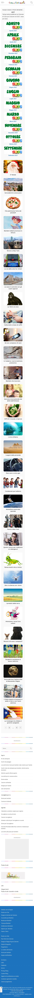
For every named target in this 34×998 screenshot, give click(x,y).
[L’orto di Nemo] (13, 428)
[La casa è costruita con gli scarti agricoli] (13, 278)
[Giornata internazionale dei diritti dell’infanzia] (13, 390)
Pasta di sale (4, 865)
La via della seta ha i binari (13, 269)
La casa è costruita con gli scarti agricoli (13, 288)
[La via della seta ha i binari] (13, 260)
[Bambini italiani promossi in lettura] (13, 222)
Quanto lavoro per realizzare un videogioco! (13, 548)
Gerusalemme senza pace (13, 193)
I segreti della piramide (13, 455)
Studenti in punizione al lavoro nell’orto (13, 660)
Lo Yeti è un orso (13, 307)
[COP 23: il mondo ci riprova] (13, 410)
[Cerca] (31, 2)
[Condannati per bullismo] (13, 483)
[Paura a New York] (13, 521)
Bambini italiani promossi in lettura (13, 231)
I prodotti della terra (13, 603)
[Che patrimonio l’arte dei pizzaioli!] (13, 202)
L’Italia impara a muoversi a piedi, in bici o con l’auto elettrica (13, 701)
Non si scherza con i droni (13, 585)
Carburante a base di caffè (13, 325)
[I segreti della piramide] (13, 446)
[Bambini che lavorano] (13, 372)
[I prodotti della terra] (13, 595)
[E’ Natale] (13, 166)
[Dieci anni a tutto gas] (13, 464)
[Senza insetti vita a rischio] (13, 559)
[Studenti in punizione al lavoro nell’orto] (13, 651)
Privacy (1, 990)
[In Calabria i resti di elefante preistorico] (13, 352)
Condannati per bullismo (13, 491)
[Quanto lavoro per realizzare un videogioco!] (13, 539)
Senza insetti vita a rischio (13, 567)
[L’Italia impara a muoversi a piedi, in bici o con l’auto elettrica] (13, 691)
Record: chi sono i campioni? (13, 641)
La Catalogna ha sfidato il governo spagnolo (13, 722)
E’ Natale (13, 175)
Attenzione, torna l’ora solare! (13, 622)
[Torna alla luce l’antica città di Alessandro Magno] (13, 671)
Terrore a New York (13, 251)
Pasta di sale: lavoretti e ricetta (9, 891)
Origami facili (5, 889)
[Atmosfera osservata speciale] (13, 501)
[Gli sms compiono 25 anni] (13, 334)
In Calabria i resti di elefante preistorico (13, 362)
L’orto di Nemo (13, 437)
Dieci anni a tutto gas (13, 473)
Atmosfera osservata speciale (13, 510)
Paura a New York (13, 529)
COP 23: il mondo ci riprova (13, 419)
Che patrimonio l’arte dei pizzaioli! (13, 212)
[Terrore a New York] (13, 242)
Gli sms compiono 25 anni (13, 343)
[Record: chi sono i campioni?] (13, 633)
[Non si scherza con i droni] (13, 577)
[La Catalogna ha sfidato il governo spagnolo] (13, 712)
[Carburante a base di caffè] (13, 316)
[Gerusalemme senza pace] (13, 184)
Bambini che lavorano (13, 381)
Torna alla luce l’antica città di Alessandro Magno (13, 680)
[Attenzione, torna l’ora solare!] (13, 613)
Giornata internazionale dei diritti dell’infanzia (13, 400)
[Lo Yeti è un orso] (13, 298)
